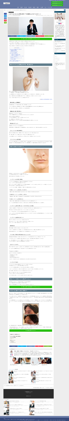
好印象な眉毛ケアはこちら (31, 330)
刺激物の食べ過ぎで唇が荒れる (13, 50)
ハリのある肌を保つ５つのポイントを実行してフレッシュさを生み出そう (14, 385)
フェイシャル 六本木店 (13, 337)
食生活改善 (56, 68)
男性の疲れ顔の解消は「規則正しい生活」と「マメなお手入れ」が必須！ (42, 387)
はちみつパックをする (12, 58)
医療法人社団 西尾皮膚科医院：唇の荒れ (46, 99)
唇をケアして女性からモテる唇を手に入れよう (15, 60)
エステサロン (5, 419)
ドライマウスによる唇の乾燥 (13, 52)
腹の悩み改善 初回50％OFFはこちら (57, 5)
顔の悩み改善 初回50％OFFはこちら (57, 3)
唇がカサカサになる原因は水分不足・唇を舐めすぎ (16, 49)
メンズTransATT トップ (12, 342)
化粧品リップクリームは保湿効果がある (14, 55)
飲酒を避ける (12, 57)
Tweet (5, 16)
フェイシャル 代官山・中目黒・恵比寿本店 (15, 336)
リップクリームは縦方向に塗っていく (14, 56)
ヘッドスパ (56, 61)
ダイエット (56, 56)
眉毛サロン (9, 419)
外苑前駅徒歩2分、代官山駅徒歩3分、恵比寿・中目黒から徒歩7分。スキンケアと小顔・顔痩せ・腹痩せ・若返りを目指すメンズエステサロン (60, 64)
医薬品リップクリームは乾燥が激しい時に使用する (15, 54)
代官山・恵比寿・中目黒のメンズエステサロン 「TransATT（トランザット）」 (45, 15)
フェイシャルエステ (12, 369)
